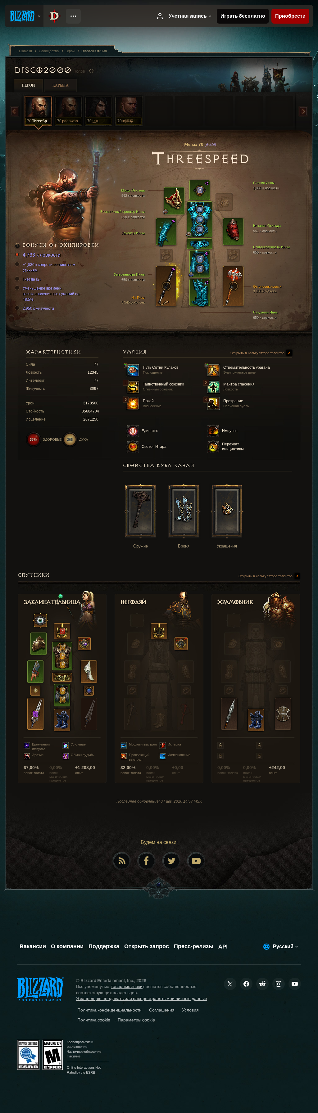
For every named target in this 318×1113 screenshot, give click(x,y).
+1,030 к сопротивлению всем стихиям (49, 268)
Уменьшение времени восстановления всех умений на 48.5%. (51, 294)
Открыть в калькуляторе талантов (257, 353)
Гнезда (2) (32, 279)
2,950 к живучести (38, 308)
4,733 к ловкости (42, 255)
